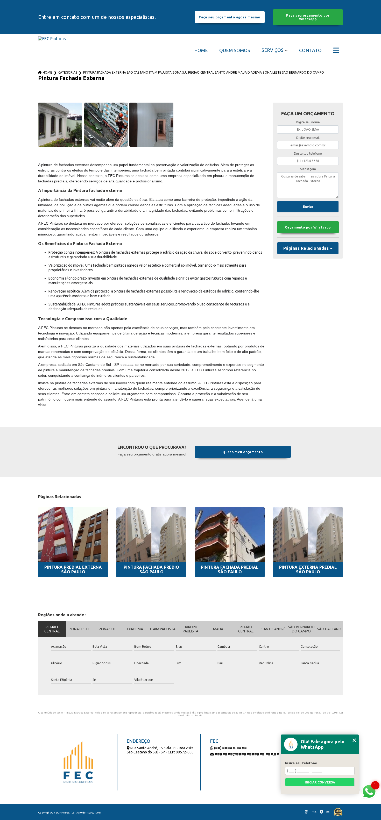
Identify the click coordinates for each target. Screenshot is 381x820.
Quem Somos (234, 50)
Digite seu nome (308, 122)
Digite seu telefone (308, 153)
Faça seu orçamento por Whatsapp (307, 17)
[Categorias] (336, 50)
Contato (310, 50)
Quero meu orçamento (242, 452)
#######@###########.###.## (246, 754)
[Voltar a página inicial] (52, 50)
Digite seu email (308, 137)
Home (201, 50)
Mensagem (308, 169)
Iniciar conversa (320, 782)
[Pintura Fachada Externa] (60, 125)
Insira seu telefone (301, 763)
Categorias (67, 72)
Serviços (273, 50)
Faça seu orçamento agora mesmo (229, 17)
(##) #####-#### (230, 748)
